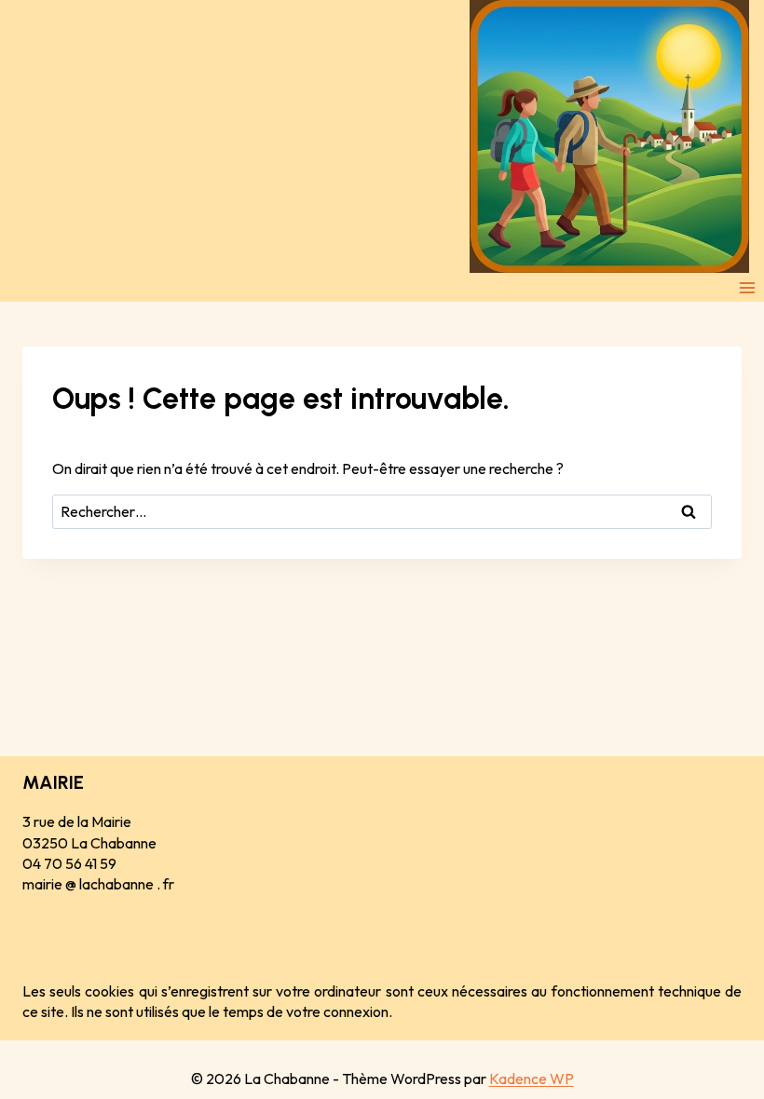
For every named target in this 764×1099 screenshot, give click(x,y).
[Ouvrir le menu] (747, 287)
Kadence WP (531, 1078)
